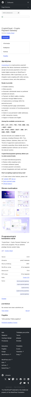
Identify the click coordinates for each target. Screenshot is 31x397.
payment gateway (24, 294)
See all (27, 310)
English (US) (26, 277)
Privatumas (5, 341)
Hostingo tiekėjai (6, 338)
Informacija (6, 43)
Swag (18, 354)
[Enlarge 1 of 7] (13, 193)
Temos (18, 335)
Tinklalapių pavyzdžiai (22, 332)
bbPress (5, 365)
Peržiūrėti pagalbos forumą (9, 322)
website (6, 179)
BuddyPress (6, 368)
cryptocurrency (25, 287)
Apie (3, 332)
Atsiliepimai (6, 47)
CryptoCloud (5, 65)
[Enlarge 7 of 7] (27, 219)
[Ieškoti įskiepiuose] (18, 12)
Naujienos (4, 335)
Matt (4, 362)
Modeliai (18, 341)
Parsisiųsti (6, 37)
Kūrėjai (3, 351)
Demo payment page (9, 181)
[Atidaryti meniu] (28, 2)
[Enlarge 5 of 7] (13, 210)
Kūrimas (5, 51)
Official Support (7, 183)
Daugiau (4, 298)
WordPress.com (7, 359)
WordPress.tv (6, 354)
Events (18, 349)
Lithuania (7, 375)
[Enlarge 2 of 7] (27, 193)
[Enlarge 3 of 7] (13, 202)
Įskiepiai (18, 338)
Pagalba (5, 56)
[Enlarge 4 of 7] (27, 202)
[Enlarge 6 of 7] (27, 210)
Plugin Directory (6, 7)
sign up (13, 179)
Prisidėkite (19, 346)
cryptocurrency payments (23, 290)
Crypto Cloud (10, 33)
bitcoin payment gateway (23, 281)
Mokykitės (5, 346)
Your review (5, 310)
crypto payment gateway (23, 284)
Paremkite (20, 351)
